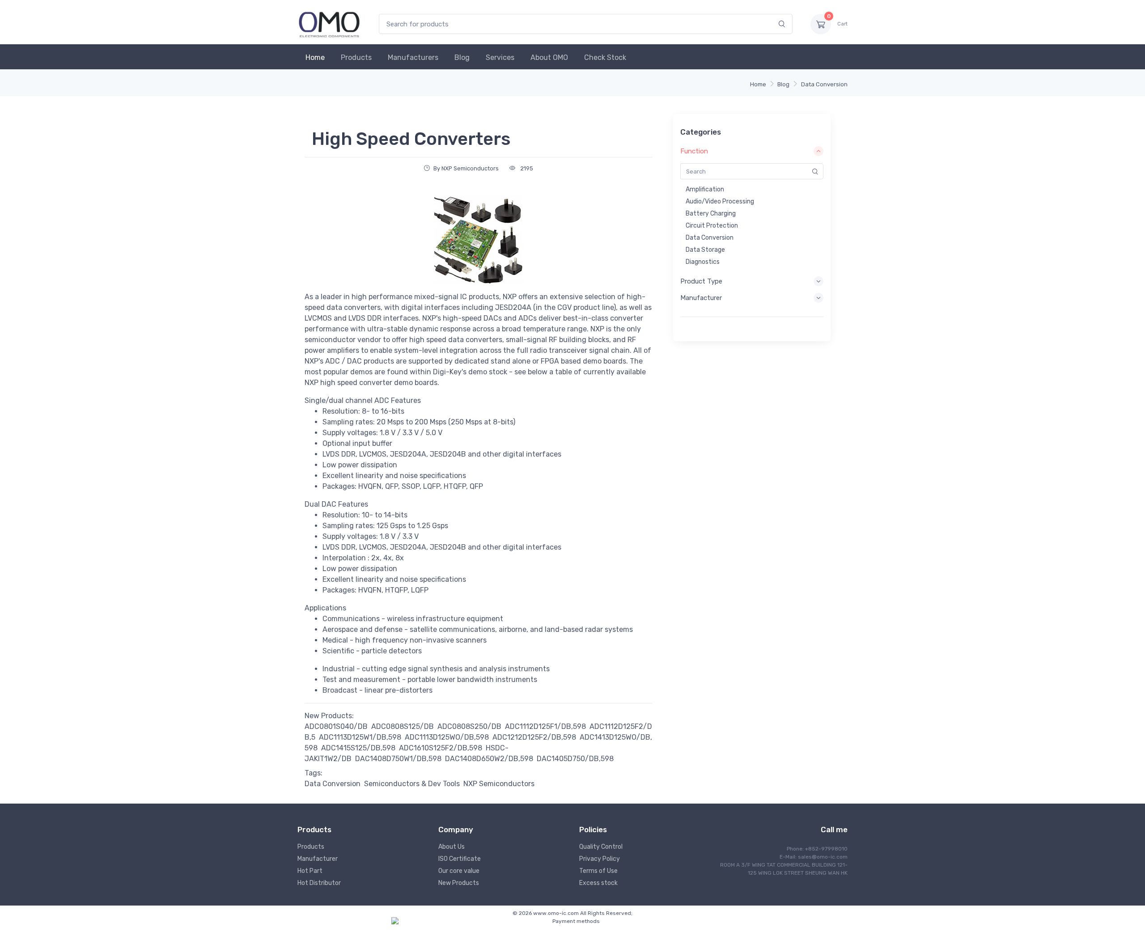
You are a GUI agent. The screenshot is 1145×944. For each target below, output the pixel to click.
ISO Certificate (459, 859)
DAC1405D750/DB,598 (575, 758)
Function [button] (694, 151)
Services (500, 57)
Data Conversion (824, 84)
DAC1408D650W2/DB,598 (489, 758)
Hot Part (309, 871)
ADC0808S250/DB (469, 726)
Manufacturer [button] (701, 298)
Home (315, 57)
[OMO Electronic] (329, 23)
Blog (462, 57)
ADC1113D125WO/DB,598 (447, 737)
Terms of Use (598, 871)
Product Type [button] (701, 281)
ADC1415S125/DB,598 (358, 748)
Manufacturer (317, 859)
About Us (451, 847)
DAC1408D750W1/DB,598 (398, 758)
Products (356, 57)
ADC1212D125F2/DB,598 (534, 737)
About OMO (549, 57)
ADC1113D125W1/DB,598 (360, 737)
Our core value (458, 871)
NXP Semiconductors (498, 783)
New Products (458, 883)
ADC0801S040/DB (336, 726)
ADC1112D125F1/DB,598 (545, 726)
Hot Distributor (319, 883)
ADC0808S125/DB (402, 726)
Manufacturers (413, 57)
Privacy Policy (599, 859)
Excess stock (598, 883)
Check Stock (605, 57)
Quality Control (601, 847)
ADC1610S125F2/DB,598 (440, 748)
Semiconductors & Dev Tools (412, 783)
